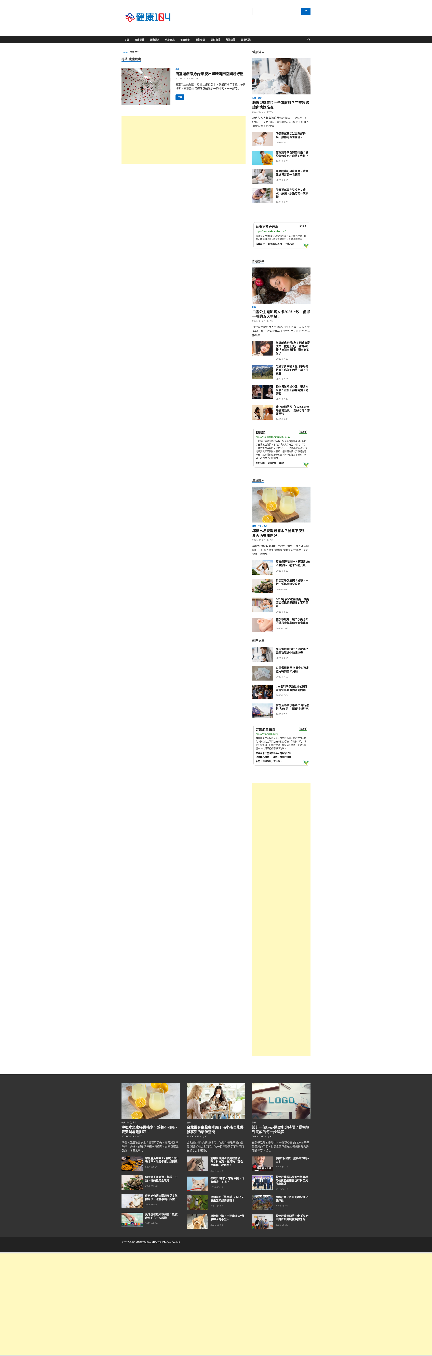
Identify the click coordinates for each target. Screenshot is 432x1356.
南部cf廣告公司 (274, 244)
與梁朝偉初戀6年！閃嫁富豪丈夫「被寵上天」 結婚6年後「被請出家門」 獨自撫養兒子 (293, 348)
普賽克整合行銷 (267, 227)
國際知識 (246, 39)
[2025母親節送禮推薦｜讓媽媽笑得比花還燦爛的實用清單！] (262, 599)
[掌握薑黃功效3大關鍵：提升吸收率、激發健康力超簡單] (132, 1158)
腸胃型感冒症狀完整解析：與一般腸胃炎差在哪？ (292, 135)
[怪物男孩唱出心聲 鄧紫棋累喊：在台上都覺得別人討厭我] (262, 386)
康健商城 (215, 39)
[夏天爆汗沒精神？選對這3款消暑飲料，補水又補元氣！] (262, 561)
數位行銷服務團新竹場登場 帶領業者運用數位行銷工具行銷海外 (292, 1180)
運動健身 (154, 39)
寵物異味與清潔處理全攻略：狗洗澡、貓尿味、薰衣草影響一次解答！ (226, 1161)
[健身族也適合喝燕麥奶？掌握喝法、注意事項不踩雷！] (132, 1195)
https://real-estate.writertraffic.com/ (273, 437)
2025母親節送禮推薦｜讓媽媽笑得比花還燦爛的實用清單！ (292, 603)
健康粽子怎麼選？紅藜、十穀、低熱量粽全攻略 (292, 582)
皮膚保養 (139, 39)
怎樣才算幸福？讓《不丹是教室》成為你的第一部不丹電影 (292, 370)
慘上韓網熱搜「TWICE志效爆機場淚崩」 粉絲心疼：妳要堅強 (293, 410)
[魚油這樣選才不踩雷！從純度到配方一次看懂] (132, 1214)
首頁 (126, 39)
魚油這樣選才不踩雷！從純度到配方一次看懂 (161, 1216)
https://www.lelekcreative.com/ (271, 231)
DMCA (166, 1242)
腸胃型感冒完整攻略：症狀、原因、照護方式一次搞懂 (292, 193)
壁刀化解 (271, 463)
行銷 (254, 1122)
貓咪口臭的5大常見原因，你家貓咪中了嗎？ (227, 1180)
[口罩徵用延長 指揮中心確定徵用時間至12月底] (262, 668)
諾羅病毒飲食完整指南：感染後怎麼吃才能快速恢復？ (292, 154)
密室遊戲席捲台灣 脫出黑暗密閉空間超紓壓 (210, 74)
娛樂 (177, 69)
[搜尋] (305, 11)
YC (271, 111)
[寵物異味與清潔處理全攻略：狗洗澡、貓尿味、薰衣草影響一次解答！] (197, 1158)
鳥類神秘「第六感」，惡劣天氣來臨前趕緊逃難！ (227, 1198)
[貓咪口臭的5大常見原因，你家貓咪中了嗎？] (197, 1178)
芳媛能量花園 (265, 729)
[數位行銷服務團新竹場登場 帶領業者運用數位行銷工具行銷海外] (262, 1177)
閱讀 (179, 96)
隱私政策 (156, 1242)
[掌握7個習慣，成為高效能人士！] (262, 1158)
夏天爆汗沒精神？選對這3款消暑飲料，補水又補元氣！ (293, 563)
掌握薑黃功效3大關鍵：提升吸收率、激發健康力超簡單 (162, 1159)
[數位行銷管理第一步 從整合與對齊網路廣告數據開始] (262, 1216)
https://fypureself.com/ (267, 734)
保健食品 (170, 39)
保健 (254, 98)
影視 (254, 307)
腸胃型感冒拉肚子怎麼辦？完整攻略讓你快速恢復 (292, 650)
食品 (265, 526)
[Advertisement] (184, 140)
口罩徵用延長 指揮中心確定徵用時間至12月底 (292, 669)
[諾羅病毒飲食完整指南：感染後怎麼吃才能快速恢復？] (262, 152)
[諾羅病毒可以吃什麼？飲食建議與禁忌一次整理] (262, 171)
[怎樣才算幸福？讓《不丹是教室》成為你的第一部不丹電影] (262, 366)
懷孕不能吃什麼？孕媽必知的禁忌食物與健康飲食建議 (292, 621)
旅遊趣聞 (230, 39)
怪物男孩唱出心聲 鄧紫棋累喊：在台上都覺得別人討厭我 (292, 390)
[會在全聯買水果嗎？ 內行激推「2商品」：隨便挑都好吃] (262, 705)
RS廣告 (303, 226)
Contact (176, 1242)
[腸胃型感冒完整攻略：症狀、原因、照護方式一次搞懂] (262, 190)
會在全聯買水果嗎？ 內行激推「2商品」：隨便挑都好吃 (292, 706)
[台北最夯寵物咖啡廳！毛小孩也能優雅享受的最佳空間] (216, 1084)
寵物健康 (200, 39)
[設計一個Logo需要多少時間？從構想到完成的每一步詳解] (281, 1084)
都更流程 (260, 463)
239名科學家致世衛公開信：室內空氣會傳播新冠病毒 (293, 688)
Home (125, 51)
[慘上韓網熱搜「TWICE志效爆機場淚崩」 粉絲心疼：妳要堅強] (262, 407)
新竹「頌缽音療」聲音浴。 (269, 761)
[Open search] (308, 40)
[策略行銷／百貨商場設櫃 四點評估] (262, 1197)
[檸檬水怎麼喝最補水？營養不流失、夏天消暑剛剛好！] (281, 488)
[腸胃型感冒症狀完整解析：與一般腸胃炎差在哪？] (262, 133)
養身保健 (185, 39)
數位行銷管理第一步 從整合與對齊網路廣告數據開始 (292, 1217)
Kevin (196, 78)
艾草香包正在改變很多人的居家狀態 (273, 753)
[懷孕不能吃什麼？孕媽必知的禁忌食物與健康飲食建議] (262, 619)
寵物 (189, 1122)
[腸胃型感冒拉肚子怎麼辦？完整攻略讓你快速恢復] (281, 60)
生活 (260, 526)
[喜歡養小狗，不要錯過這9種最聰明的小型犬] (197, 1216)
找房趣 (260, 432)
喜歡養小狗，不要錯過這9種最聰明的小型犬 (227, 1217)
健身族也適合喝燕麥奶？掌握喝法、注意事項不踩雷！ (161, 1197)
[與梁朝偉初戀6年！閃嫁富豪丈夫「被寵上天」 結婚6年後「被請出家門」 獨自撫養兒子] (262, 343)
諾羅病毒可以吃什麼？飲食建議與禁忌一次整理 (292, 172)
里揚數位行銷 (143, 1242)
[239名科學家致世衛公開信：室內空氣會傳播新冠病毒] (262, 686)
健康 (260, 98)
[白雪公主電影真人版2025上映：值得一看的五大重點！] (281, 269)
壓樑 (281, 463)
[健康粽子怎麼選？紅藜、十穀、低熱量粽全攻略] (262, 580)
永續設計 (260, 244)
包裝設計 (290, 244)
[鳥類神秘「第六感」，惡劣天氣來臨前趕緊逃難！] (197, 1197)
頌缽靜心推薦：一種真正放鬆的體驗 (273, 757)
